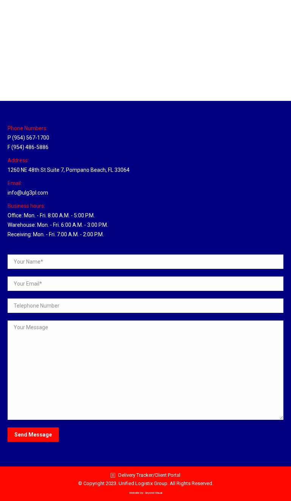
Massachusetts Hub (51, 61)
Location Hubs (33, 75)
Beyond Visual (153, 493)
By (66, 75)
